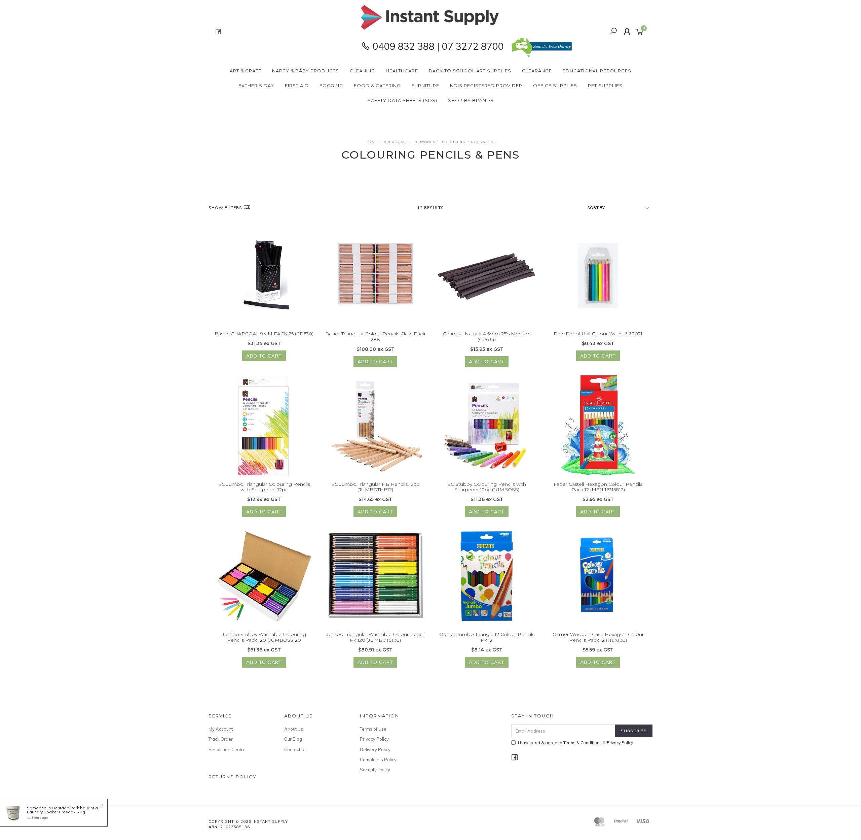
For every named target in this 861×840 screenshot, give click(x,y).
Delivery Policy (375, 749)
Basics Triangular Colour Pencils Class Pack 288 (375, 336)
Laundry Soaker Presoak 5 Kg (56, 811)
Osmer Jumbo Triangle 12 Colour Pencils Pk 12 (486, 637)
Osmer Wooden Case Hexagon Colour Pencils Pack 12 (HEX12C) (598, 637)
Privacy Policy (374, 739)
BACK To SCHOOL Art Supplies (470, 70)
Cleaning (362, 70)
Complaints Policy (378, 759)
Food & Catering (377, 85)
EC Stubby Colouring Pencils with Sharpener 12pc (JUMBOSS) (486, 487)
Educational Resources (597, 70)
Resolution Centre (227, 749)
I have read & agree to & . (576, 742)
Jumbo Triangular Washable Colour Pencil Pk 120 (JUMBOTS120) (375, 637)
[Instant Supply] (430, 17)
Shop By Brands (471, 100)
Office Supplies (555, 85)
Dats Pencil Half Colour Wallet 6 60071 (598, 334)
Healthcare (402, 70)
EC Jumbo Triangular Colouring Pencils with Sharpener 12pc (264, 487)
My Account (221, 729)
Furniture (425, 85)
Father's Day (256, 85)
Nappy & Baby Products (305, 70)
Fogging (331, 85)
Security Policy (375, 769)
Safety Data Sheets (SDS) (402, 100)
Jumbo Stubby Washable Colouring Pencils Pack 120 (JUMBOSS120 (264, 637)
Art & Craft (245, 70)
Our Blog (293, 739)
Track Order (221, 739)
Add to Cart (264, 356)
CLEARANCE (537, 70)
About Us (293, 729)
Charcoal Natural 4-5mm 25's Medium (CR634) (487, 336)
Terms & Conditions (582, 742)
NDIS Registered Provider (486, 85)
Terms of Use (373, 729)
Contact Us (295, 749)
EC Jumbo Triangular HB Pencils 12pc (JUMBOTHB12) (375, 487)
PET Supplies (605, 85)
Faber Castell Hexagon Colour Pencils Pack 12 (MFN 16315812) (598, 487)
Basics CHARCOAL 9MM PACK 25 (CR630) (264, 334)
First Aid (297, 85)
